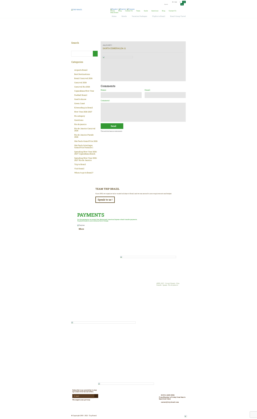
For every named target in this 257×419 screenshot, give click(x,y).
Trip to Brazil (80, 164)
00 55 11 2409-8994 (85, 2)
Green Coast (79, 103)
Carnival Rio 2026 (82, 87)
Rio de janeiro (80, 124)
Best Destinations (82, 74)
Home (126, 30)
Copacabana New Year (84, 91)
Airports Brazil (81, 70)
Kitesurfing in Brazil (83, 108)
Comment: (105, 100)
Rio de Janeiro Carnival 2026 (84, 129)
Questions (78, 120)
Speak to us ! (105, 199)
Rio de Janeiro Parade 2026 (84, 136)
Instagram (128, 412)
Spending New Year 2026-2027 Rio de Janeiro (85, 159)
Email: (147, 90)
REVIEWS (99, 260)
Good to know (80, 99)
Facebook (124, 412)
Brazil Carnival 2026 (83, 78)
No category (79, 116)
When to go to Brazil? (83, 173)
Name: (103, 90)
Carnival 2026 (80, 83)
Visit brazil (79, 169)
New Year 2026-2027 (83, 112)
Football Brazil (80, 95)
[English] (122, 9)
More (81, 229)
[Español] (114, 9)
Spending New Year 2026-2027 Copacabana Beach (85, 153)
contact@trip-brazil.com (125, 2)
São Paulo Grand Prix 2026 (85, 141)
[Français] (131, 9)
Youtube (133, 412)
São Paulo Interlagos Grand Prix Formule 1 (83, 146)
